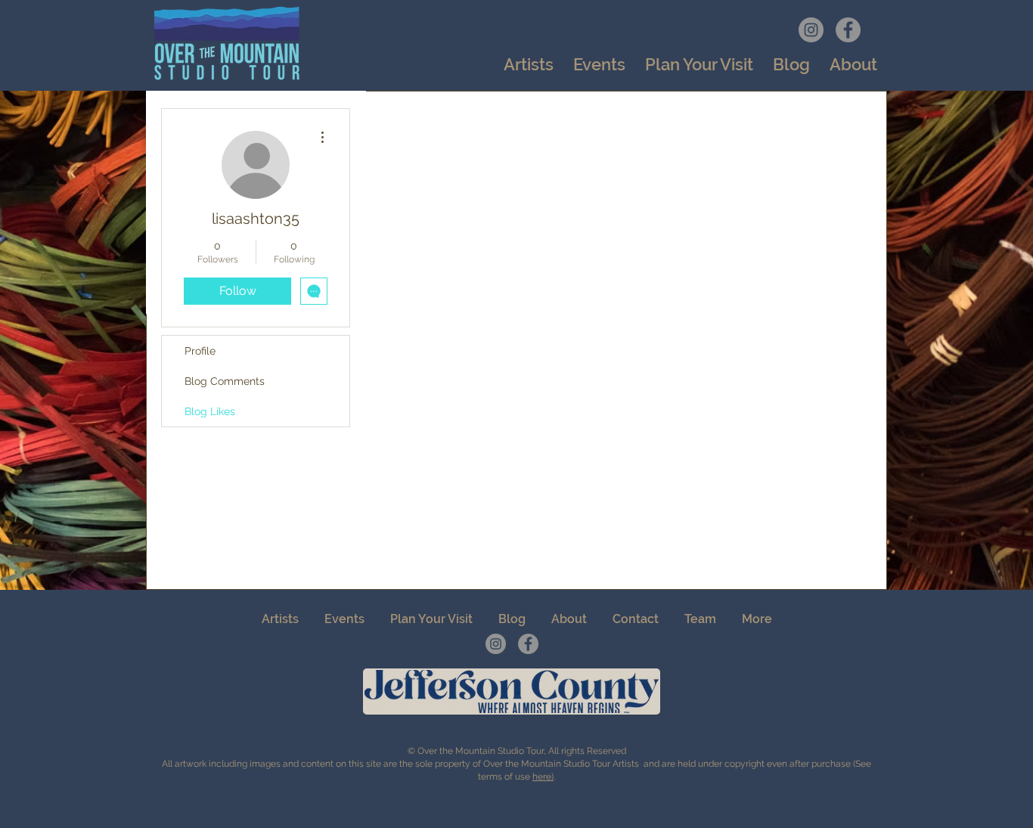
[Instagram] (811, 29)
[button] (599, 64)
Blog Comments (225, 381)
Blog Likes (210, 411)
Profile (200, 351)
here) (543, 776)
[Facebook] (848, 29)
